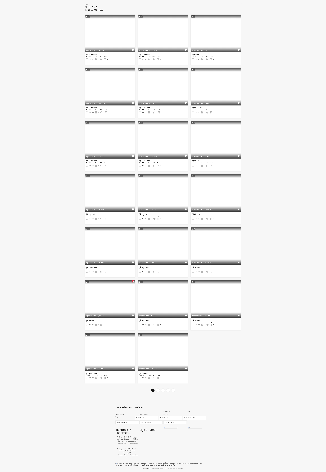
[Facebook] (146, 435)
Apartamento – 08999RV (148, 369)
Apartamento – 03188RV (148, 210)
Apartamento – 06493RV (201, 103)
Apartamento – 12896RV (95, 50)
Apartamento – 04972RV (201, 50)
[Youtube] (156, 435)
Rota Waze (134, 443)
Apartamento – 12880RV (201, 316)
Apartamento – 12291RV (148, 103)
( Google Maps (121, 443)
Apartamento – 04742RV (148, 263)
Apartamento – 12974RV (95, 263)
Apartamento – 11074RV (95, 369)
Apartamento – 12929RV (95, 210)
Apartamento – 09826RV (201, 210)
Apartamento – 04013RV (201, 156)
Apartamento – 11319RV (147, 316)
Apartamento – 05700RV (96, 156)
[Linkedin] (151, 435)
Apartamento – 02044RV (201, 263)
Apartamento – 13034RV (95, 316)
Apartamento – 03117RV (148, 156)
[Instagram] (142, 435)
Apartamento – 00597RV (95, 103)
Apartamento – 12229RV (148, 50)
